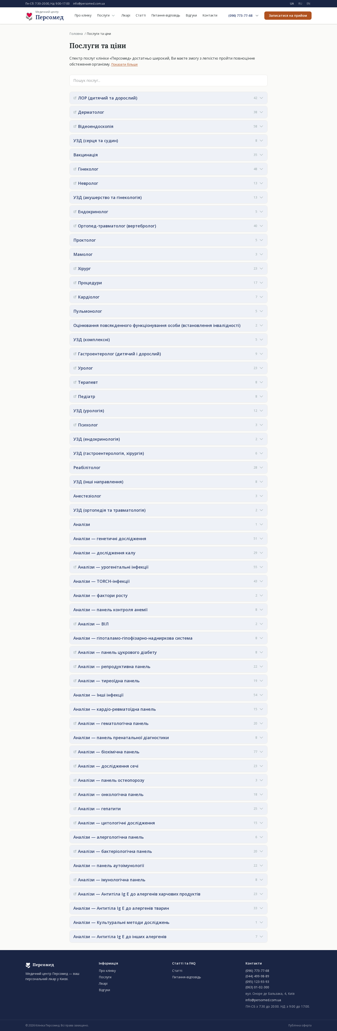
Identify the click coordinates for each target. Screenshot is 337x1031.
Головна (76, 33)
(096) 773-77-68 (240, 15)
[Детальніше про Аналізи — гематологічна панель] (75, 723)
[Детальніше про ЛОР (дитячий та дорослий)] (75, 98)
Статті (141, 15)
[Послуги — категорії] (113, 15)
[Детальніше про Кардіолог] (75, 297)
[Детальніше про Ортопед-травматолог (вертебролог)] (75, 225)
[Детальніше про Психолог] (75, 424)
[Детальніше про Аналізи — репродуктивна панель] (75, 666)
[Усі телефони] (257, 15)
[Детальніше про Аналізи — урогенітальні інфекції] (75, 567)
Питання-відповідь (165, 15)
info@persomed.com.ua (89, 4)
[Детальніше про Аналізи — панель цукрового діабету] (75, 652)
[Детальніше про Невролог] (75, 183)
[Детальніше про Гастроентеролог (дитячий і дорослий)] (75, 353)
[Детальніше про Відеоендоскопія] (75, 126)
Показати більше (124, 64)
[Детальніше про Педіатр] (75, 396)
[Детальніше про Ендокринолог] (75, 211)
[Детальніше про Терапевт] (75, 382)
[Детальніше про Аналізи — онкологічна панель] (75, 794)
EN (308, 4)
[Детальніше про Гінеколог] (75, 169)
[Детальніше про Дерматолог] (75, 112)
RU (300, 4)
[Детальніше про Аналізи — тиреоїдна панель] (75, 680)
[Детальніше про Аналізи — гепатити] (75, 808)
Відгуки (191, 15)
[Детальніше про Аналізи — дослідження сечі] (75, 766)
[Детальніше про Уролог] (75, 368)
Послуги (103, 15)
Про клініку (83, 15)
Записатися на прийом (288, 15)
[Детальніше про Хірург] (75, 268)
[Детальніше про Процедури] (75, 282)
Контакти (209, 15)
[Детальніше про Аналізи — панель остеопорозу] (75, 780)
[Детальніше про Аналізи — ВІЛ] (75, 623)
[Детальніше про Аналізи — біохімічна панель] (75, 751)
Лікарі (126, 15)
